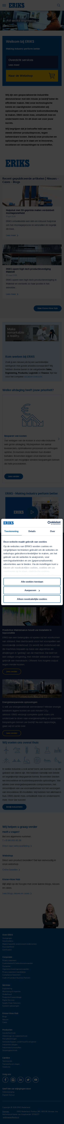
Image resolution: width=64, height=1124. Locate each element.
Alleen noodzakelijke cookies (32, 599)
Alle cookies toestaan (32, 581)
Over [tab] (52, 531)
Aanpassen (30, 590)
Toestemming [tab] (11, 531)
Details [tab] (32, 531)
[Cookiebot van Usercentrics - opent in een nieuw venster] (48, 523)
